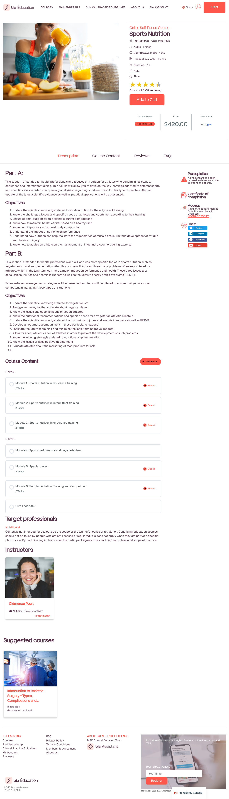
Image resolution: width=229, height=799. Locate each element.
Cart (214, 7)
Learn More (42, 616)
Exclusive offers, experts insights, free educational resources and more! (183, 742)
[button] (197, 228)
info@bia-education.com (16, 787)
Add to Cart (147, 99)
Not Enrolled (145, 124)
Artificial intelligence (107, 736)
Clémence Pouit (160, 40)
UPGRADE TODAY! (198, 216)
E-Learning (12, 736)
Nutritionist (12, 527)
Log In (207, 124)
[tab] (68, 156)
